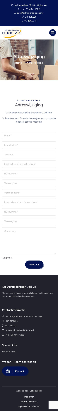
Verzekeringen (9, 351)
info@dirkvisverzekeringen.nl (30, 13)
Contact (19, 371)
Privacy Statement (29, 402)
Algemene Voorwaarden (29, 406)
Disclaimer (29, 397)
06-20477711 (30, 20)
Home (18, 62)
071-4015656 (30, 17)
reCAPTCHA (7, 258)
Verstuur (34, 264)
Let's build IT (36, 390)
